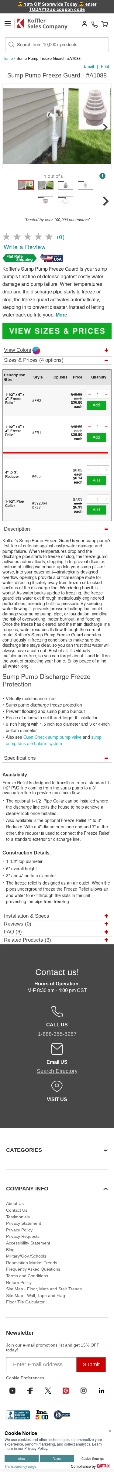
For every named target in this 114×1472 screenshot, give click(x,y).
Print (105, 66)
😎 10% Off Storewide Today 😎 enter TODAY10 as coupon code (57, 6)
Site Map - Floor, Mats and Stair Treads (44, 1288)
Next (105, 127)
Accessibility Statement (28, 1243)
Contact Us (16, 1210)
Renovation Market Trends (31, 1262)
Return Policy (19, 1282)
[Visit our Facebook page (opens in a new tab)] (30, 1391)
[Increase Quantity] (106, 394)
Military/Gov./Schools (26, 1256)
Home (7, 58)
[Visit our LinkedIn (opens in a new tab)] (101, 1391)
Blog (10, 1249)
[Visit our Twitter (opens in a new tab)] (48, 1391)
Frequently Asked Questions (33, 1269)
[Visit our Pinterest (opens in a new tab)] (66, 1391)
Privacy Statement (23, 1223)
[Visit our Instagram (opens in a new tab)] (84, 1391)
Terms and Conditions (27, 1275)
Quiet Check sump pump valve (53, 737)
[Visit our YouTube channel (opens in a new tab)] (12, 1391)
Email (89, 66)
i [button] (102, 176)
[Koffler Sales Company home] (43, 24)
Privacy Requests (23, 1236)
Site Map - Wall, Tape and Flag (35, 1295)
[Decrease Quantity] (90, 394)
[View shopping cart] (104, 24)
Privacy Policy (19, 1229)
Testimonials (18, 1216)
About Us (15, 1203)
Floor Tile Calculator (25, 1301)
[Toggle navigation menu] (8, 23)
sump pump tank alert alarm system (54, 740)
